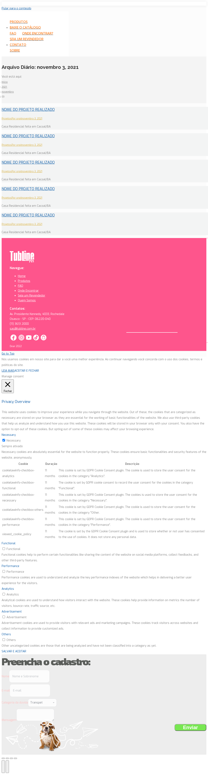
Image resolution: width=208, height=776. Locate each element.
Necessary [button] (9, 435)
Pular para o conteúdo (16, 8)
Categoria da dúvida (15, 703)
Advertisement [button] (12, 612)
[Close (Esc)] (3, 758)
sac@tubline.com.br (23, 329)
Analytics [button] (8, 589)
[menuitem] (21, 22)
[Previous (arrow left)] (3, 766)
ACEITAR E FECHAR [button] (26, 371)
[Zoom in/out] (15, 758)
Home (22, 276)
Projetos (7, 118)
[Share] (7, 758)
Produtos (24, 281)
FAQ (20, 286)
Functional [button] (8, 543)
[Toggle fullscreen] (11, 758)
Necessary (13, 441)
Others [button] (6, 634)
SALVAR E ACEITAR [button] (14, 651)
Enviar (190, 727)
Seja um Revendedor (31, 296)
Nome (5, 676)
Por (17, 118)
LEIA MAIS (8, 371)
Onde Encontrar (28, 291)
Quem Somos (27, 300)
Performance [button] (10, 566)
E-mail (6, 691)
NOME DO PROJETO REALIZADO (28, 109)
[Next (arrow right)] (7, 766)
